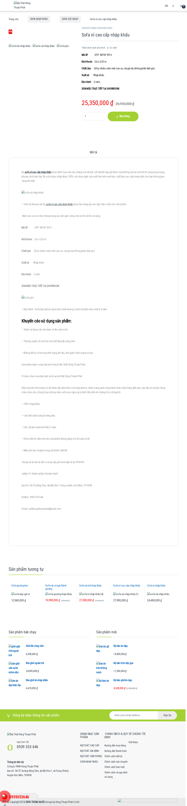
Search (167, 5)
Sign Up (167, 715)
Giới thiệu (133, 742)
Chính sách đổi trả (113, 756)
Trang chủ (13, 19)
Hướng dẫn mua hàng (115, 745)
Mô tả (93, 152)
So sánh (113, 47)
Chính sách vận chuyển (116, 761)
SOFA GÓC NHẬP (70, 19)
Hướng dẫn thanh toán (115, 750)
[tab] (93, 154)
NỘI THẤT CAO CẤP (89, 745)
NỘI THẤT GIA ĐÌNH (89, 750)
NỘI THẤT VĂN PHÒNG (91, 756)
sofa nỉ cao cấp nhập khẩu (38, 172)
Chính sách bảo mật (114, 767)
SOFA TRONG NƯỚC (35, 802)
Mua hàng (125, 116)
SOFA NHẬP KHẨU (39, 19)
